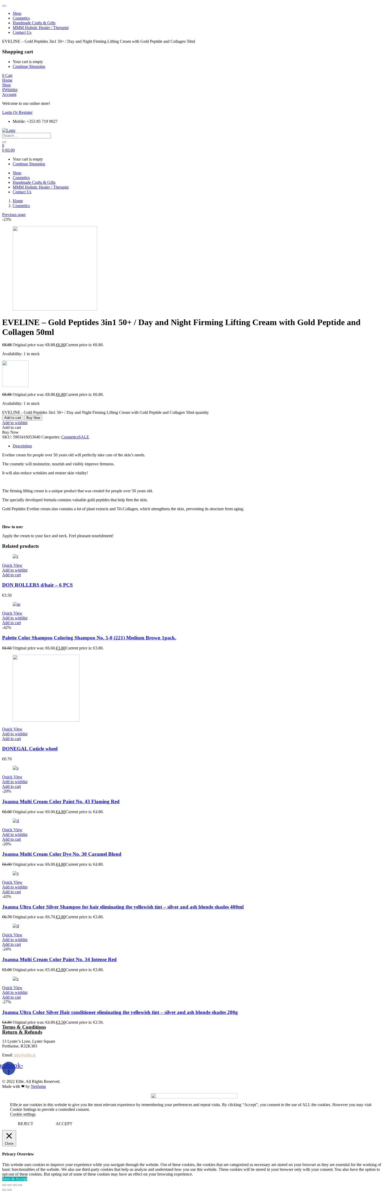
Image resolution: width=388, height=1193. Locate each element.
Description (22, 446)
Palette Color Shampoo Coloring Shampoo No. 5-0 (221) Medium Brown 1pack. (89, 637)
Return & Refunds (22, 1032)
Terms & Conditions (24, 1027)
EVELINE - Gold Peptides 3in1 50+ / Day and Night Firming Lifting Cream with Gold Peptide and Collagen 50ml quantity (105, 412)
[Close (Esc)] (4, 1185)
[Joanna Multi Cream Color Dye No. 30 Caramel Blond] (16, 820)
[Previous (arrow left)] (4, 1190)
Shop (17, 13)
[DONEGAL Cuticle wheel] (46, 720)
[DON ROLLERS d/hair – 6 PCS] (15, 556)
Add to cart (12, 418)
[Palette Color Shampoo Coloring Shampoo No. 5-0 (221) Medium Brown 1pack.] (16, 604)
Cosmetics (21, 18)
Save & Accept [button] (14, 1179)
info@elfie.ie (25, 1055)
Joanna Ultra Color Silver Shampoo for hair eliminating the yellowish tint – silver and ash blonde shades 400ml (123, 907)
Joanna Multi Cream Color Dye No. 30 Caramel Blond (61, 854)
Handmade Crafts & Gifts (34, 23)
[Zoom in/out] (20, 1185)
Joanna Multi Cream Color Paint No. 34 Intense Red (59, 959)
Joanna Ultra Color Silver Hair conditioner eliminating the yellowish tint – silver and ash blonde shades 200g (120, 1012)
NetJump (38, 1086)
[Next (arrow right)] (9, 1190)
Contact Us (22, 32)
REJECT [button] (25, 1123)
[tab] (199, 446)
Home (18, 201)
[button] (7, 75)
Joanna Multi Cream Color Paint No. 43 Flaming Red (61, 801)
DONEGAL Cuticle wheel (30, 748)
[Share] (9, 1185)
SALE (83, 437)
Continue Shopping (29, 66)
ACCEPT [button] (64, 1123)
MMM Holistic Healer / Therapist (41, 27)
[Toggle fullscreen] (15, 1185)
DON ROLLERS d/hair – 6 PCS (37, 585)
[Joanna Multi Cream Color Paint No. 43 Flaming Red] (15, 768)
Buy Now (33, 418)
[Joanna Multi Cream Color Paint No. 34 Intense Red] (16, 926)
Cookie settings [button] (23, 1114)
